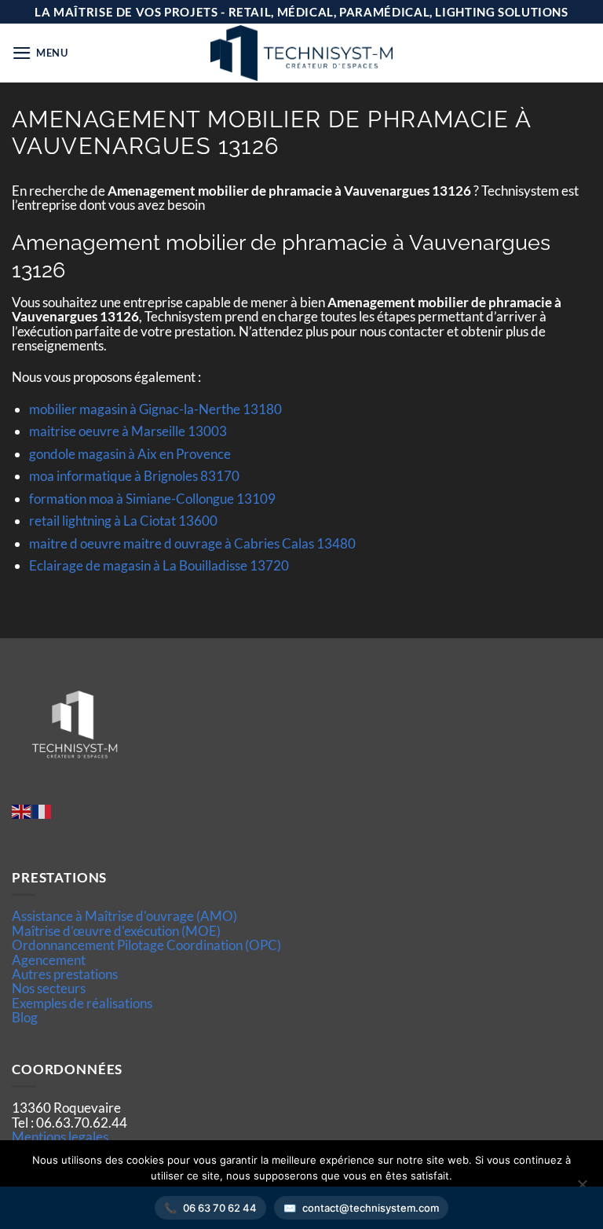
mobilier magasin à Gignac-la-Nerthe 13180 (155, 409)
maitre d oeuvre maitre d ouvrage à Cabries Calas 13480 (192, 543)
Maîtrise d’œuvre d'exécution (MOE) (116, 931)
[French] (42, 810)
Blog (25, 1017)
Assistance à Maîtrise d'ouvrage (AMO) (124, 916)
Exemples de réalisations (82, 1003)
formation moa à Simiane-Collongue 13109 (152, 498)
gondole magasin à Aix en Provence (130, 454)
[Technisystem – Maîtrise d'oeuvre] (301, 53)
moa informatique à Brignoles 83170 (134, 476)
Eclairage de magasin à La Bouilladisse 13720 (159, 565)
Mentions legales (60, 1136)
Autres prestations (65, 974)
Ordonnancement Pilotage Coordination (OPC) (146, 945)
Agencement (49, 960)
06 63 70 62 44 (220, 1207)
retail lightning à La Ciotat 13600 (123, 520)
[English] (22, 810)
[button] (40, 53)
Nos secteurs (49, 988)
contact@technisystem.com (370, 1207)
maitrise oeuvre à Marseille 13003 (128, 431)
